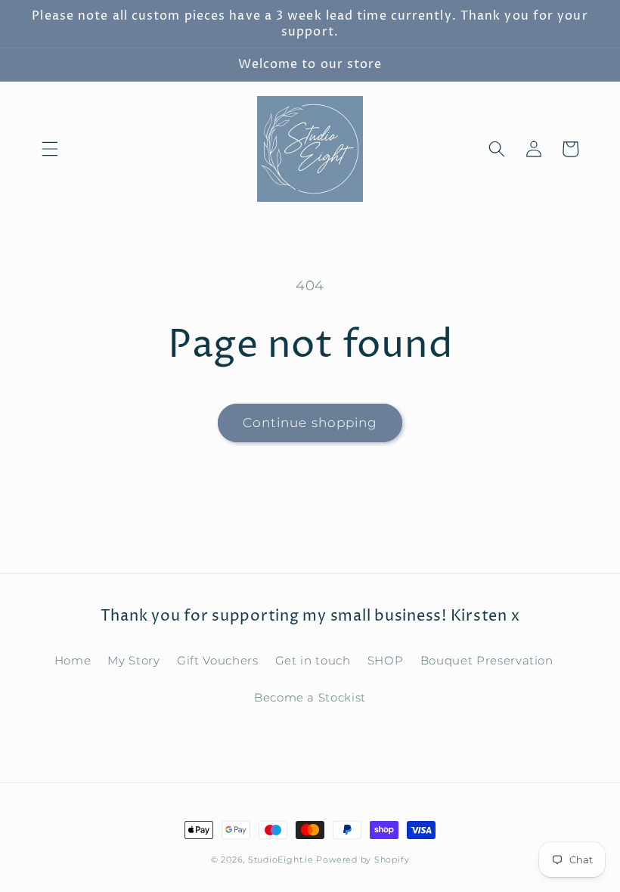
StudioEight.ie (281, 859)
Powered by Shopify (362, 859)
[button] (50, 149)
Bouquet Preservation (486, 660)
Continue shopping (310, 422)
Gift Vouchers (218, 660)
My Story (133, 660)
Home (72, 660)
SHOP (385, 660)
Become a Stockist (310, 697)
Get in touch (313, 660)
